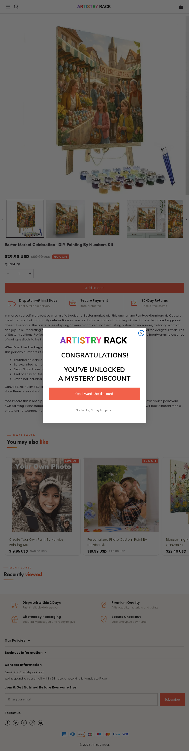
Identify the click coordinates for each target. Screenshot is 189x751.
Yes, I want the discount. (94, 393)
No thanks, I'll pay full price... (94, 410)
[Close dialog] (141, 333)
